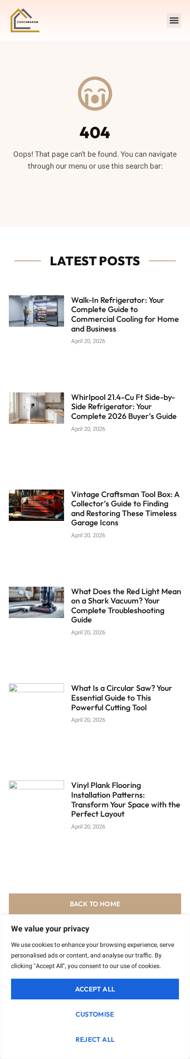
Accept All (95, 989)
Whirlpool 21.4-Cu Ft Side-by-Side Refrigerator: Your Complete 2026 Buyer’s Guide (124, 406)
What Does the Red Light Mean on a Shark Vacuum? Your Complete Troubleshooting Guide (126, 605)
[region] (95, 987)
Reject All (95, 1039)
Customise (95, 1014)
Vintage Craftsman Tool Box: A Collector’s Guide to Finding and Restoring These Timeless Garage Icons (125, 508)
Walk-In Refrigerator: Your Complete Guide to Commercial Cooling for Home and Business (125, 314)
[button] (174, 20)
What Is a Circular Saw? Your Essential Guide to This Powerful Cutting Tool (121, 697)
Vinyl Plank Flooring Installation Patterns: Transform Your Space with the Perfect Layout (125, 799)
